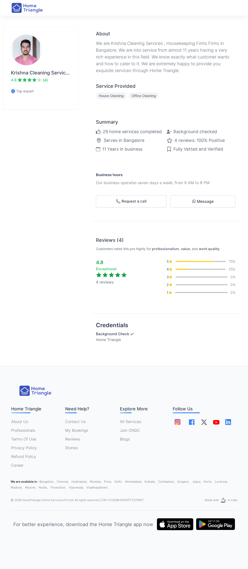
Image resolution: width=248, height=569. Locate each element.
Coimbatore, (166, 481)
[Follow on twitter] (204, 422)
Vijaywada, (77, 487)
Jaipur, (197, 481)
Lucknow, (221, 481)
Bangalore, (47, 481)
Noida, (43, 487)
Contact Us (75, 421)
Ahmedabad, (134, 481)
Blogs (125, 439)
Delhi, (119, 481)
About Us (19, 421)
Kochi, (208, 481)
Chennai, (63, 481)
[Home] (32, 8)
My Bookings (76, 430)
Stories (71, 447)
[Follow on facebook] (191, 422)
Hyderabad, (79, 481)
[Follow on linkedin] (228, 422)
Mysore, (31, 487)
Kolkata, (150, 481)
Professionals (23, 430)
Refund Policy (23, 456)
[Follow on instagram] (177, 422)
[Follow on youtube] (216, 422)
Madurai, (17, 487)
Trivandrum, (58, 487)
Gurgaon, (183, 481)
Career (17, 465)
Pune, (108, 481)
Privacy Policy (24, 447)
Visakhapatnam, (97, 487)
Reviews (72, 439)
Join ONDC (130, 430)
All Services (130, 421)
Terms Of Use (23, 439)
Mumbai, (96, 481)
